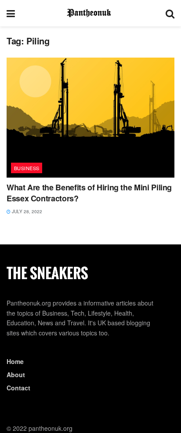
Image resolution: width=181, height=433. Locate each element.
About (16, 374)
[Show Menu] (11, 13)
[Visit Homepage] (90, 13)
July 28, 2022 (26, 211)
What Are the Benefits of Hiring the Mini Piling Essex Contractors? (89, 193)
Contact (18, 387)
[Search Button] (170, 13)
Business (27, 167)
